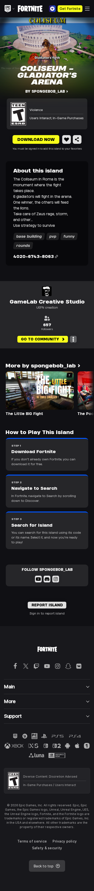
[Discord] (47, 579)
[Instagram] (55, 579)
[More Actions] (73, 339)
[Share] (77, 139)
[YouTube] (38, 579)
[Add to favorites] (66, 139)
